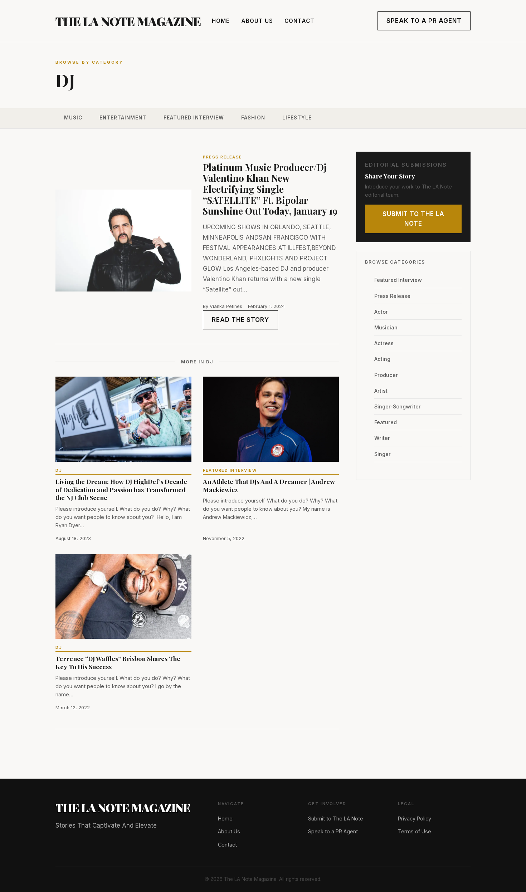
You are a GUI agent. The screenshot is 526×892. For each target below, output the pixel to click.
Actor (381, 312)
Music (73, 118)
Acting (382, 359)
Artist (381, 391)
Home (221, 21)
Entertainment (122, 118)
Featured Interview (194, 118)
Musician (386, 327)
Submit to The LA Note (413, 218)
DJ (58, 470)
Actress (384, 343)
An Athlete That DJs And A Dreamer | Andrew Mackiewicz (269, 485)
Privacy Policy (414, 818)
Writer (382, 438)
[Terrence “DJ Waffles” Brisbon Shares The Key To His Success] (123, 596)
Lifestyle (297, 118)
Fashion (253, 118)
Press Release (392, 296)
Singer (382, 454)
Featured (385, 422)
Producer (386, 375)
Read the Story (240, 319)
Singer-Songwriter (397, 406)
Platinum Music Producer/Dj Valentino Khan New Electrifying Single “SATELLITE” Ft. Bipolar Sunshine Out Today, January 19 (270, 189)
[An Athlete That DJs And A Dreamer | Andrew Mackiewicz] (271, 419)
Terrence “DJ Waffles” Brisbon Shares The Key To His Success (117, 662)
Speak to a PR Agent (424, 20)
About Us (257, 21)
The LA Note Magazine (128, 21)
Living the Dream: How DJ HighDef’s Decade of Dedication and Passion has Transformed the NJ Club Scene (121, 489)
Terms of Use (414, 831)
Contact (299, 21)
